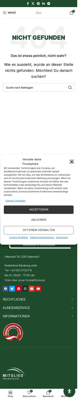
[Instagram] (25, 288)
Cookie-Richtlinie (18, 237)
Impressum (62, 237)
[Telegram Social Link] (49, 3)
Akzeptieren (38, 209)
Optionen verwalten (39, 230)
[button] (71, 162)
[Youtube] (38, 288)
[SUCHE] (70, 87)
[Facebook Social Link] (28, 3)
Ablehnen (38, 220)
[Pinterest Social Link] (38, 3)
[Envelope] (31, 288)
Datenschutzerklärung (42, 237)
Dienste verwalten (15, 200)
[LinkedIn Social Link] (43, 3)
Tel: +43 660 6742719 (18, 270)
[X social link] (33, 3)
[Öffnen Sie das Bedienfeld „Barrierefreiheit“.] (69, 391)
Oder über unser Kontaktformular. (25, 280)
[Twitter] (12, 288)
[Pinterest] (18, 288)
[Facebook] (5, 288)
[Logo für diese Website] (38, 12)
